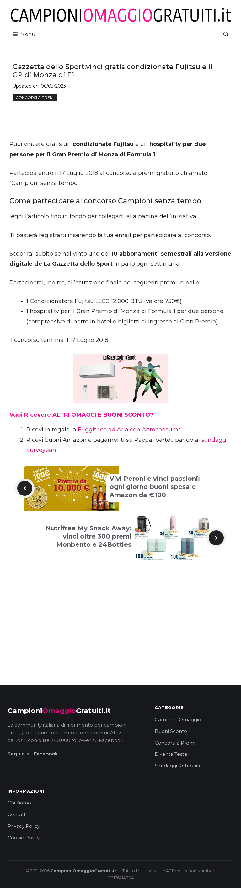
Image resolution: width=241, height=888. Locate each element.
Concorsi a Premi (175, 743)
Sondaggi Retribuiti (177, 766)
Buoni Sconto (171, 731)
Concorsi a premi (35, 97)
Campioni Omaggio (178, 720)
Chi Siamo (19, 803)
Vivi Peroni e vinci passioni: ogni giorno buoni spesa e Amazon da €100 (155, 487)
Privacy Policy (24, 826)
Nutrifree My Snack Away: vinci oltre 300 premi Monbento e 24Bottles (88, 536)
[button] (226, 34)
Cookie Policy (24, 838)
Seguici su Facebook (33, 754)
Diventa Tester (172, 754)
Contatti (17, 814)
